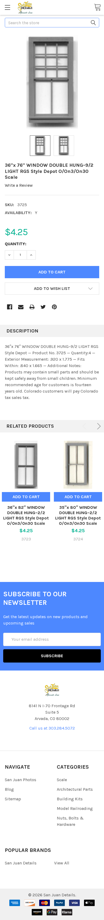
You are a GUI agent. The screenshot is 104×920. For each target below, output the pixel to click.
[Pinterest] (54, 307)
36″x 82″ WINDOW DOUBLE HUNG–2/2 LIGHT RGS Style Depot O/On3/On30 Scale (26, 515)
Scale (62, 779)
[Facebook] (9, 307)
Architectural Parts (75, 789)
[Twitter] (43, 307)
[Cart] (97, 7)
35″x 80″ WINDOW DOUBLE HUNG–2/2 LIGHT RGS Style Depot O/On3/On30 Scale (78, 515)
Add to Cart (26, 496)
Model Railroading (75, 808)
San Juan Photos (20, 779)
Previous (85, 426)
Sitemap (13, 798)
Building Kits (70, 798)
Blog (9, 789)
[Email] (21, 307)
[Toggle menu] (7, 7)
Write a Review (19, 185)
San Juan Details (21, 862)
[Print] (32, 307)
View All (61, 862)
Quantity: (15, 243)
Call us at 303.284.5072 (52, 728)
